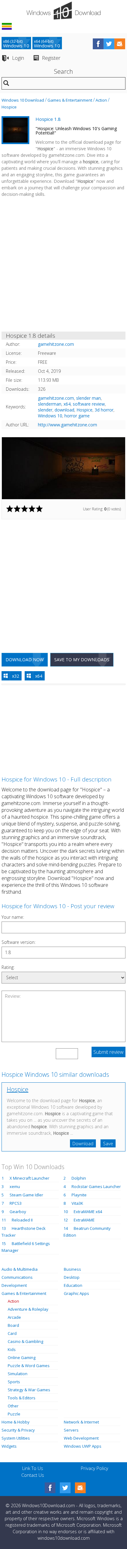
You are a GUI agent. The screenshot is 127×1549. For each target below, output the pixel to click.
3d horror (104, 410)
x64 (67, 404)
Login (18, 57)
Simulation (17, 1373)
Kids (12, 1349)
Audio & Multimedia (20, 1269)
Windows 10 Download (23, 100)
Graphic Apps (76, 1293)
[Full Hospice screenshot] (63, 468)
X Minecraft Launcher (29, 1178)
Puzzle (14, 1414)
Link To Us (32, 1468)
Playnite (79, 1195)
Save (108, 1143)
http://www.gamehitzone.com (67, 425)
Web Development (81, 1438)
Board (13, 1325)
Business (72, 1269)
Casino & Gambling (25, 1341)
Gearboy (18, 1211)
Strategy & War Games (29, 1390)
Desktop (72, 1277)
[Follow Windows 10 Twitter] (109, 44)
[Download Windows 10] (63, 11)
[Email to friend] (119, 44)
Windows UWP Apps (82, 1446)
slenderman (49, 404)
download (64, 410)
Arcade (14, 1317)
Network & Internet (81, 1422)
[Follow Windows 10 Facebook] (98, 44)
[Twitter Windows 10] (65, 1488)
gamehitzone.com (56, 398)
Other (13, 1406)
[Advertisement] (63, 265)
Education (73, 1285)
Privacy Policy (94, 1468)
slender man (88, 398)
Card (12, 1333)
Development (14, 1285)
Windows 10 (50, 416)
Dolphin (79, 1178)
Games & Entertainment (69, 100)
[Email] (80, 1488)
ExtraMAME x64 (88, 1211)
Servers (71, 1430)
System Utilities (16, 1438)
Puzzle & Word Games (29, 1365)
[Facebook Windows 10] (50, 1488)
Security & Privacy (18, 1430)
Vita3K (77, 1203)
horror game (77, 416)
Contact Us (32, 1475)
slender (45, 410)
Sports (14, 1381)
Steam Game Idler (26, 1195)
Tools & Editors (21, 1398)
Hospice (9, 107)
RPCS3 (16, 1203)
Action (101, 100)
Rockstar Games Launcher (96, 1186)
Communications (17, 1277)
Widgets (9, 1446)
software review (89, 404)
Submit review (108, 1052)
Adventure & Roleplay (28, 1309)
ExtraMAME (84, 1220)
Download (82, 1143)
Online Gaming (21, 1357)
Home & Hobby (16, 1422)
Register (51, 57)
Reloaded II (22, 1220)
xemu (15, 1186)
